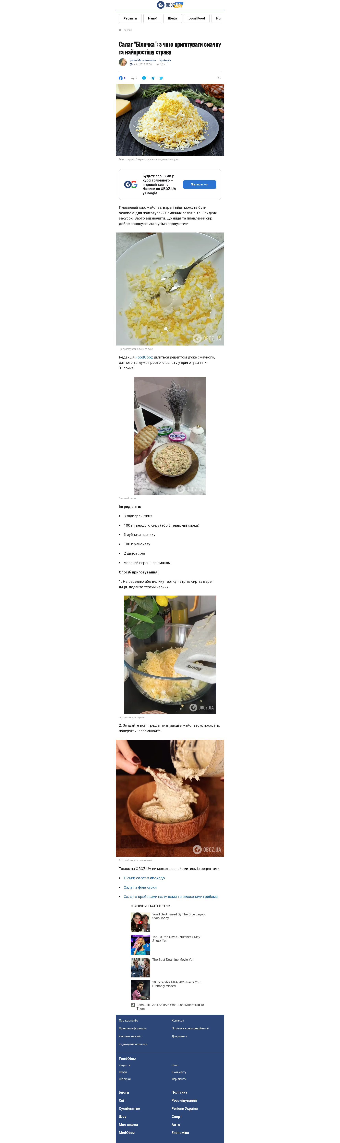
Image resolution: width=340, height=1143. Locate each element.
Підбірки (125, 1079)
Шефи (172, 18)
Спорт (177, 1116)
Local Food (196, 18)
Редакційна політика (133, 1044)
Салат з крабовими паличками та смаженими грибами (171, 896)
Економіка (180, 1133)
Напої (152, 18)
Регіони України (185, 1108)
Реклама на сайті (130, 1036)
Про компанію (128, 1020)
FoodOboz (144, 357)
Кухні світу (179, 1072)
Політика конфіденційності (190, 1028)
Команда (178, 1020)
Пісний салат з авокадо (144, 878)
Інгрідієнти (179, 1079)
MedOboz (127, 1133)
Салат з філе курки (140, 887)
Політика (179, 1092)
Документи (179, 1036)
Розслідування (184, 1100)
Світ (122, 1100)
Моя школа (128, 1125)
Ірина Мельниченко (143, 60)
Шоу (122, 1116)
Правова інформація (133, 1028)
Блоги (124, 1092)
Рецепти (130, 18)
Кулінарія (165, 60)
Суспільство (129, 1108)
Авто (176, 1125)
